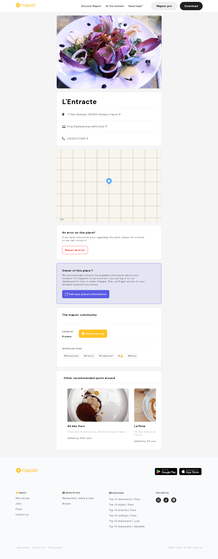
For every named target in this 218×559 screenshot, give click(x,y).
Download (191, 6)
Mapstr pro (164, 6)
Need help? (135, 6)
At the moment (115, 6)
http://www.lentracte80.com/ (86, 126)
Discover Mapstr (91, 6)
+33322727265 (76, 138)
